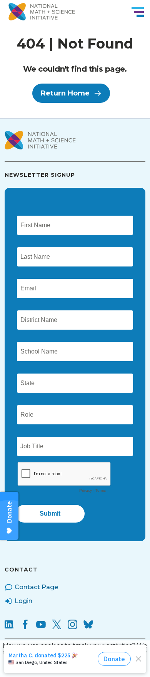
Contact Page (36, 587)
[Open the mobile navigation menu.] (138, 12)
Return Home (65, 93)
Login (23, 601)
